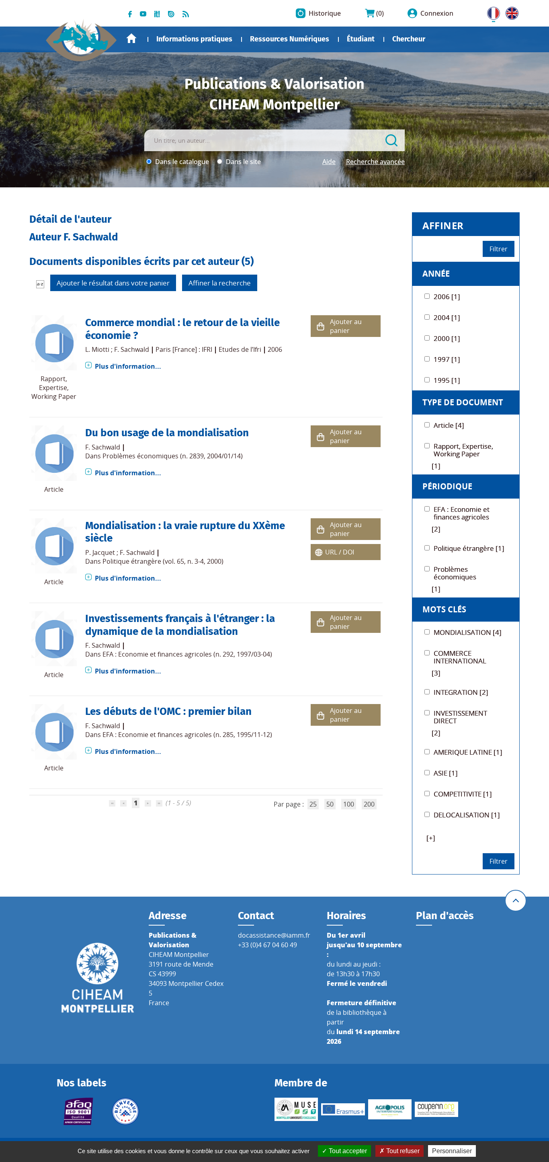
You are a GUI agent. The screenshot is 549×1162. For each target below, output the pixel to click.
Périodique (447, 486)
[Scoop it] (157, 13)
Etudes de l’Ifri (240, 349)
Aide (329, 161)
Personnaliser (452, 1151)
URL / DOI (339, 552)
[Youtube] (143, 13)
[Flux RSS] (185, 13)
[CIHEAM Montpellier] (97, 977)
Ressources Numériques (289, 39)
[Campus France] (125, 1111)
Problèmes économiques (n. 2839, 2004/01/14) (172, 456)
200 (369, 804)
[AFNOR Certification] (78, 1111)
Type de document (462, 402)
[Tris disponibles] (40, 283)
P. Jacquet (100, 552)
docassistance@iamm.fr (274, 935)
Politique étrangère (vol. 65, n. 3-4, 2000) (162, 561)
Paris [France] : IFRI (184, 349)
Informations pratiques (194, 39)
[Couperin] (436, 1109)
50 (330, 804)
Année (436, 273)
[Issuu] (171, 13)
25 (313, 804)
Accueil (131, 38)
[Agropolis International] (390, 1109)
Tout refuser (402, 1151)
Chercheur (408, 39)
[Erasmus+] (343, 1109)
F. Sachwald (131, 349)
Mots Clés (444, 609)
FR (490, 11)
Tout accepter (347, 1151)
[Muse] (296, 1109)
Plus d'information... (128, 366)
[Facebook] (130, 13)
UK (510, 11)
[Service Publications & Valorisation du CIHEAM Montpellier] (81, 36)
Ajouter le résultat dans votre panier (113, 282)
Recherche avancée (375, 161)
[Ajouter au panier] (320, 326)
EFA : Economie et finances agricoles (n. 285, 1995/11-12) (187, 734)
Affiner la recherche (219, 282)
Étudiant (361, 39)
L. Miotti (97, 349)
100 (348, 804)
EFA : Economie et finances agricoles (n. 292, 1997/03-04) (187, 654)
